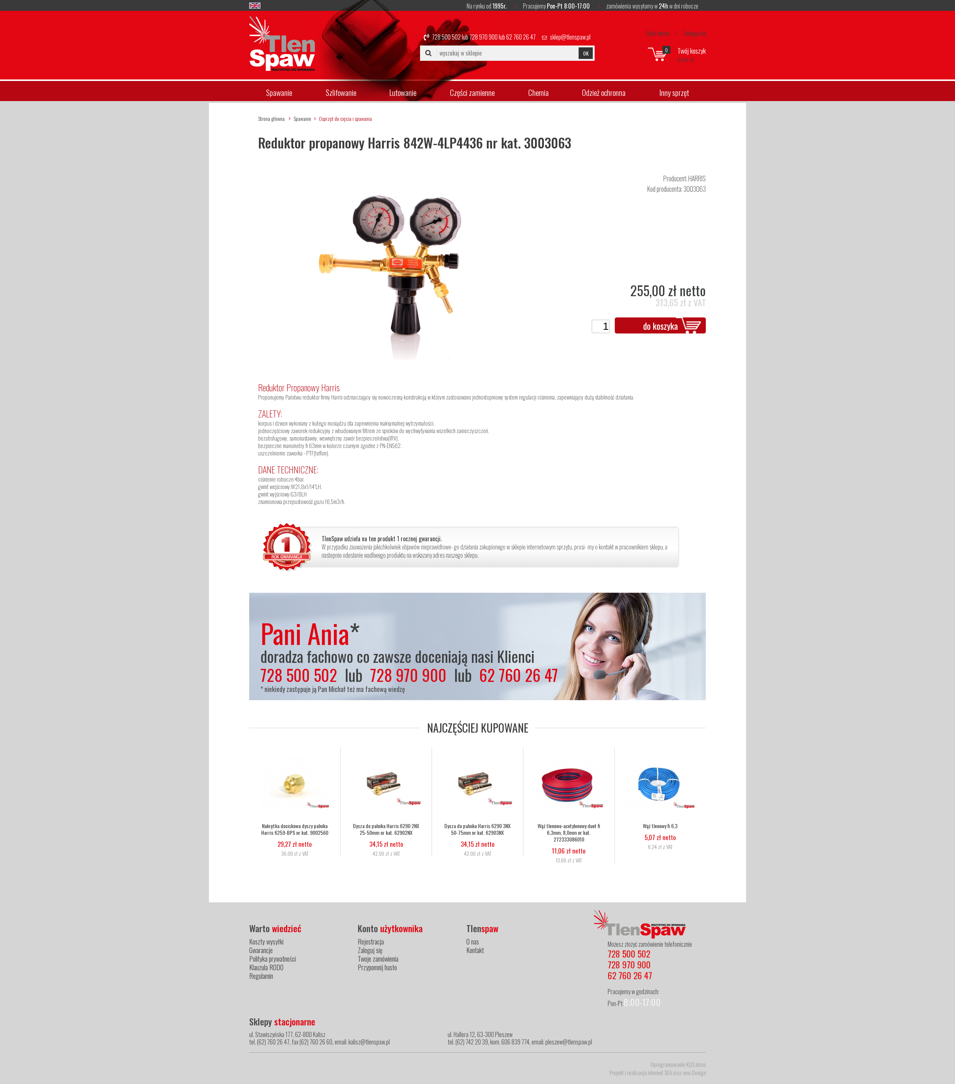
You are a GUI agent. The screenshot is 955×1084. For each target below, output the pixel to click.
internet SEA (660, 1072)
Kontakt (475, 950)
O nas (472, 941)
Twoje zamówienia (378, 959)
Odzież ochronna (604, 92)
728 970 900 (483, 36)
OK (586, 53)
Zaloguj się (694, 33)
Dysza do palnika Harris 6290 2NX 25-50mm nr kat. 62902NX (386, 829)
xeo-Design (694, 1072)
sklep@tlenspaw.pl (570, 36)
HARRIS (697, 178)
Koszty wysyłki (266, 941)
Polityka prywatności (272, 959)
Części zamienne (472, 92)
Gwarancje (261, 950)
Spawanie (279, 92)
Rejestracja (371, 941)
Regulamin (261, 976)
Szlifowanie (341, 92)
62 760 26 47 (521, 36)
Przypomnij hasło (377, 967)
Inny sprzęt (674, 92)
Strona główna (271, 118)
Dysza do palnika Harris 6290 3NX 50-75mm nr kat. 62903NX (477, 829)
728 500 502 (446, 36)
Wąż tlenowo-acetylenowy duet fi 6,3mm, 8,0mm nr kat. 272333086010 (569, 833)
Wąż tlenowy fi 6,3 (660, 826)
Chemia (538, 92)
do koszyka (660, 325)
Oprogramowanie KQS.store (678, 1064)
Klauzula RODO (266, 967)
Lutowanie (402, 92)
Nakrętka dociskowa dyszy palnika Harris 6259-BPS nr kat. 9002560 (294, 829)
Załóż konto (657, 33)
